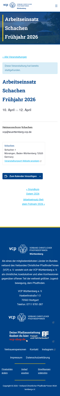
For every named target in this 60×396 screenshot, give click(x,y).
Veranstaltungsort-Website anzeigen (21, 161)
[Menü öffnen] (56, 6)
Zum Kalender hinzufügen (23, 176)
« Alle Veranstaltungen (14, 57)
